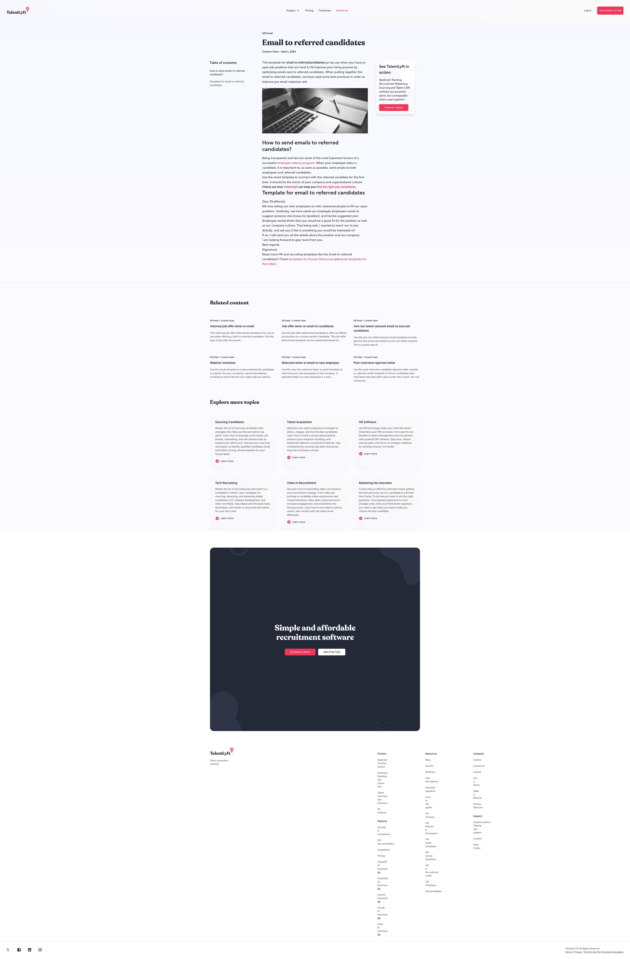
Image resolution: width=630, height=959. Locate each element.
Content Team (270, 51)
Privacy (578, 952)
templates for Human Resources (311, 259)
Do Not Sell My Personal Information (603, 952)
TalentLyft (291, 187)
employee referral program (296, 163)
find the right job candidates (336, 187)
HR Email (267, 33)
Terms (568, 952)
